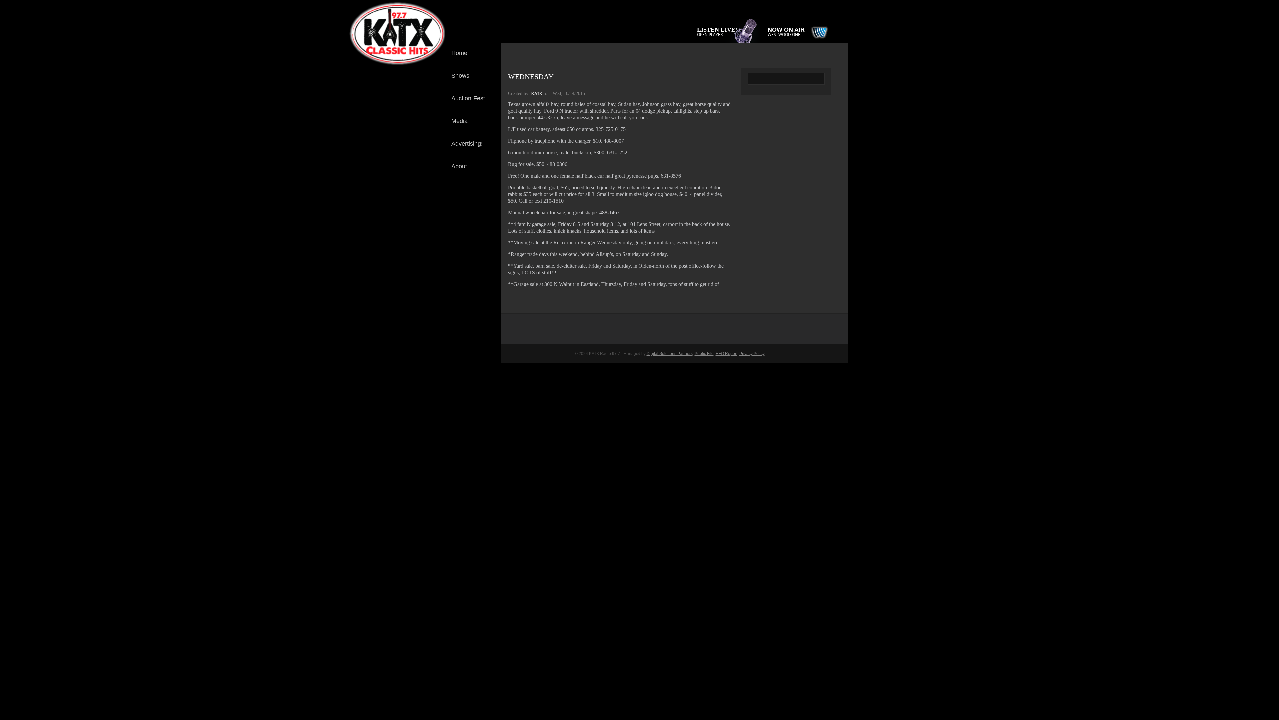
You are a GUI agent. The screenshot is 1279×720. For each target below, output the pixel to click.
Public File (704, 353)
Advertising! (467, 143)
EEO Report (726, 353)
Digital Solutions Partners (670, 353)
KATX (536, 93)
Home (459, 53)
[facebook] (491, 196)
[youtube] (491, 218)
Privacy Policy (752, 353)
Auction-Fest (468, 98)
